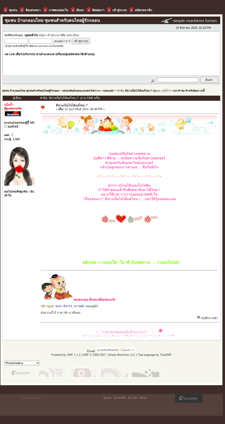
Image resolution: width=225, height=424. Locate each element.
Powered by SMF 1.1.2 (65, 354)
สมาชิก (133, 397)
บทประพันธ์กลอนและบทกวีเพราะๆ (81, 90)
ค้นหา (143, 397)
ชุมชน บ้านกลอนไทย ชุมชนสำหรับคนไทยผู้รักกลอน (30, 90)
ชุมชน (107, 397)
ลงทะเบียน (72, 35)
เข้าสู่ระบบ (53, 35)
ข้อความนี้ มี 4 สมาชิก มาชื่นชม (61, 312)
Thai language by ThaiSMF (154, 354)
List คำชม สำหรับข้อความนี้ (189, 90)
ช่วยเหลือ (120, 397)
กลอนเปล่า (108, 90)
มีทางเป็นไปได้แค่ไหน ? (138, 90)
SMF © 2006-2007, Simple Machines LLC (109, 354)
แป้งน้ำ (165, 90)
